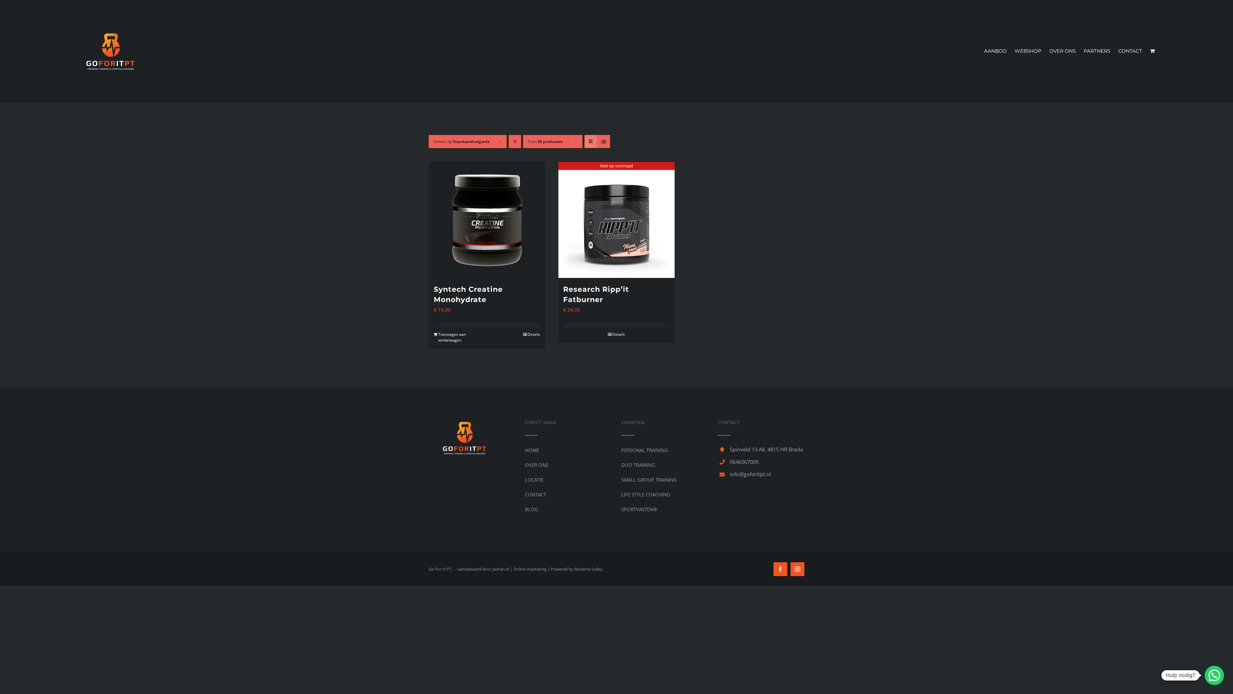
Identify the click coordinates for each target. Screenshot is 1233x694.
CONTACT (535, 494)
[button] (1214, 675)
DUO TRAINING (638, 465)
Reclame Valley (588, 569)
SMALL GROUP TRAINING (649, 479)
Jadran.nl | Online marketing (520, 569)
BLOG (531, 509)
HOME (532, 450)
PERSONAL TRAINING (644, 450)
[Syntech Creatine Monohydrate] (487, 220)
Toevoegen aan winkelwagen (452, 337)
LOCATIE (534, 479)
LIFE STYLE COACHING (645, 494)
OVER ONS (536, 465)
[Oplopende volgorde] (515, 141)
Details (534, 334)
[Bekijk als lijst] (603, 141)
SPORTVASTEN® (639, 509)
